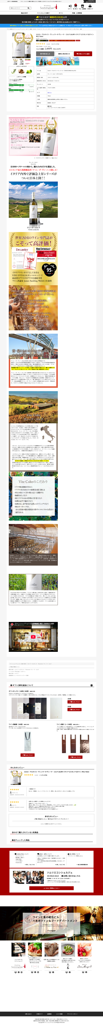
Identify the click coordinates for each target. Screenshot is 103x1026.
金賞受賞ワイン (12, 675)
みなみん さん (15, 792)
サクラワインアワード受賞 (22, 675)
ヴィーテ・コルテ (48, 664)
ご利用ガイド (39, 1014)
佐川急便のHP (67, 22)
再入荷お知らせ (65, 54)
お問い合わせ (28, 1014)
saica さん (14, 805)
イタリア (29, 664)
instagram (52, 931)
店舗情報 (49, 1014)
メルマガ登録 (59, 1014)
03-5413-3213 (53, 876)
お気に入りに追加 (83, 54)
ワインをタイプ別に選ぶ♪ (15, 671)
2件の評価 (56, 44)
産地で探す (23, 664)
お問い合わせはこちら (71, 876)
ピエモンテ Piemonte (37, 664)
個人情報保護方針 (83, 864)
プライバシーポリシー (72, 1014)
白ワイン (50, 92)
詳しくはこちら (30, 864)
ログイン (53, 824)
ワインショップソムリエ (15, 664)
